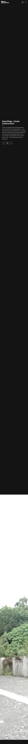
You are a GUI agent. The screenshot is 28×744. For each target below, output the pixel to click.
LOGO (5, 2)
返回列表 (7, 143)
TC (22, 2)
